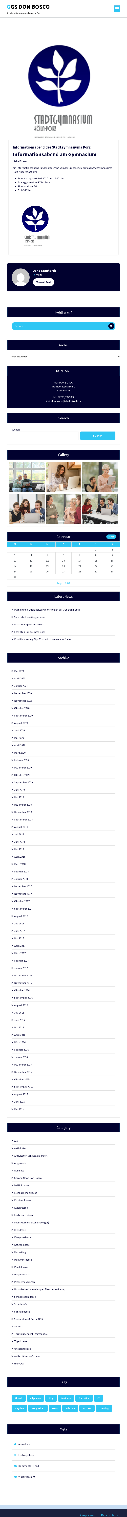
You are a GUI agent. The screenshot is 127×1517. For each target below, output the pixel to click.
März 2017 (20, 953)
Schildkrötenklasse (25, 1296)
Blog (51, 1398)
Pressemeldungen (24, 1282)
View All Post (43, 282)
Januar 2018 (21, 879)
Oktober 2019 (22, 775)
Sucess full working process (29, 617)
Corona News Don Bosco (28, 1178)
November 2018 (23, 812)
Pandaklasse (21, 1267)
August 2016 (21, 1005)
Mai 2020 (19, 737)
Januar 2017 (21, 968)
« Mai (111, 536)
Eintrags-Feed (26, 1455)
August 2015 (21, 1094)
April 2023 (19, 678)
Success (18, 1326)
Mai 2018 (19, 849)
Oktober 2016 (22, 990)
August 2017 (21, 916)
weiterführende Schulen (27, 1356)
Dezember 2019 (23, 767)
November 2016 (23, 982)
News (55, 1408)
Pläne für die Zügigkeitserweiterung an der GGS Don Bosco (47, 609)
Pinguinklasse (22, 1274)
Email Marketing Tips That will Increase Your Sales (42, 639)
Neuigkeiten (38, 1408)
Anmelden (24, 1444)
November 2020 (23, 700)
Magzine (19, 1408)
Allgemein (20, 1163)
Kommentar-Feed (28, 1465)
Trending (104, 1408)
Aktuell (18, 1398)
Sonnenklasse (22, 1311)
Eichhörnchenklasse (25, 1192)
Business (19, 1170)
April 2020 (19, 745)
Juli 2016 (19, 1012)
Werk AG (19, 1363)
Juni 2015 (19, 1101)
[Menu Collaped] (117, 8)
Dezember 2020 (23, 693)
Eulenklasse (21, 1207)
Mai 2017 (19, 938)
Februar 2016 (21, 1049)
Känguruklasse (22, 1237)
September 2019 (23, 782)
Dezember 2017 (23, 886)
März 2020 (20, 752)
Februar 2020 (21, 760)
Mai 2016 (19, 1027)
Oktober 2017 (22, 901)
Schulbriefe (20, 1304)
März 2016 (20, 1042)
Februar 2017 (21, 960)
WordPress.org (26, 1476)
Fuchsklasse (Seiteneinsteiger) (31, 1222)
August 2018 (21, 827)
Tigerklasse (20, 1341)
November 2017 (23, 893)
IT (98, 1398)
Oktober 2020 (22, 708)
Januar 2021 (21, 685)
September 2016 (23, 997)
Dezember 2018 (23, 804)
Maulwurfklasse (23, 1259)
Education (84, 1398)
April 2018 (19, 856)
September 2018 (23, 819)
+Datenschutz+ (109, 1515)
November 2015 (23, 1072)
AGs (16, 1140)
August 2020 (21, 723)
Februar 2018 (21, 871)
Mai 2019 (19, 797)
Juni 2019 (19, 789)
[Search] (111, 326)
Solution (70, 1408)
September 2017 (23, 908)
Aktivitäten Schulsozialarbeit (30, 1155)
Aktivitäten (20, 1148)
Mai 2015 (19, 1109)
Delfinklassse (21, 1185)
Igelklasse (20, 1230)
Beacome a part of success (29, 624)
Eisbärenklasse (22, 1200)
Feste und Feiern (23, 1215)
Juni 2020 (19, 730)
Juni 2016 (19, 1020)
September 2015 (23, 1086)
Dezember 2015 (23, 1064)
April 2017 (19, 945)
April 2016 (19, 1034)
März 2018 (20, 864)
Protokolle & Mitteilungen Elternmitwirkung (39, 1289)
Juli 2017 (19, 923)
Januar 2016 (21, 1057)
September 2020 (23, 715)
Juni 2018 (19, 841)
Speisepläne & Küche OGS (28, 1319)
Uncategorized (22, 1348)
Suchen (16, 429)
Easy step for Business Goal (29, 631)
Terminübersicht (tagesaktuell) (32, 1333)
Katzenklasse (22, 1244)
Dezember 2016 (23, 975)
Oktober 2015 (22, 1079)
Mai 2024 (19, 671)
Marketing (20, 1252)
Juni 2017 (19, 931)
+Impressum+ (89, 1515)
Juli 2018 (19, 834)
